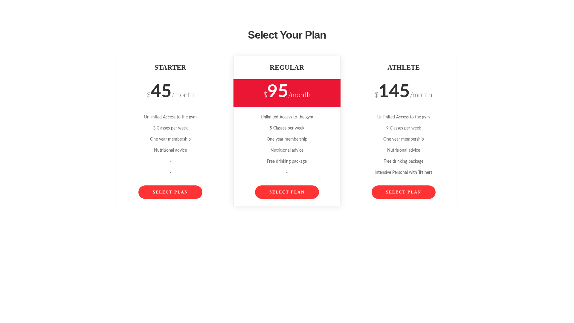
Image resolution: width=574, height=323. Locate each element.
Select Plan (170, 192)
